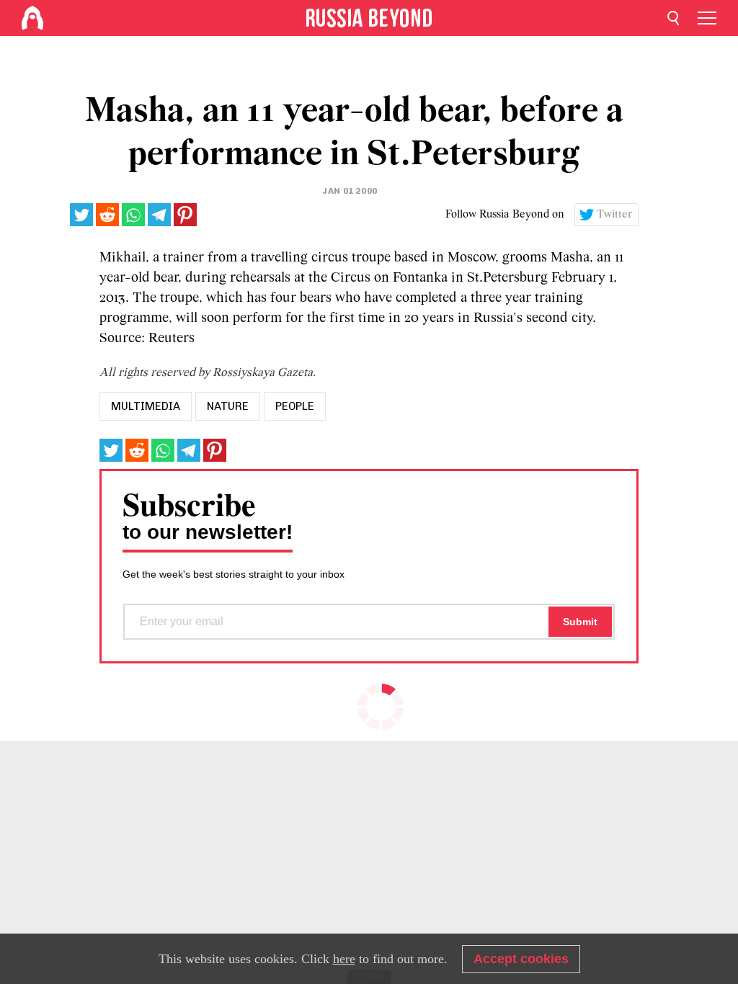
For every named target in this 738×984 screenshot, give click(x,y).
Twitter (615, 214)
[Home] (32, 18)
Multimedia (145, 406)
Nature (228, 406)
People (294, 406)
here (344, 959)
